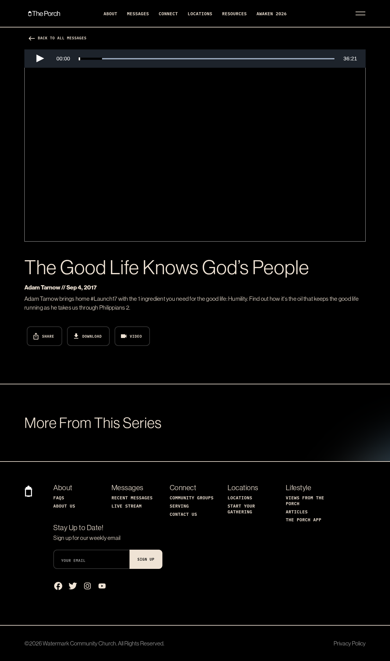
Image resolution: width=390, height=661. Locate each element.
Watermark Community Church (79, 643)
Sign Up (145, 559)
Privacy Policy (350, 643)
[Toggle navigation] (360, 13)
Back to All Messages (57, 37)
